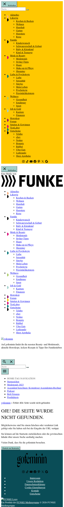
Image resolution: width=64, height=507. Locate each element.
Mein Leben (22, 86)
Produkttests (13, 397)
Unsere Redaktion (34, 481)
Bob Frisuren (13, 394)
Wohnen (20, 24)
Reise (18, 36)
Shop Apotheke (23, 155)
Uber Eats (20, 149)
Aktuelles (14, 14)
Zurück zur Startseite (10, 448)
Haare (19, 64)
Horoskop (14, 118)
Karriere (20, 111)
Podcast (10, 390)
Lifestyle (14, 17)
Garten (19, 30)
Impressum (35, 478)
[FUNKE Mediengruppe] (9, 499)
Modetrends (21, 58)
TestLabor (15, 127)
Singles (19, 83)
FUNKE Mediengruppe (28, 502)
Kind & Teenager (24, 52)
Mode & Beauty (17, 55)
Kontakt (35, 490)
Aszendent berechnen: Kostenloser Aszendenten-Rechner (34, 387)
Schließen (11, 5)
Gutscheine (15, 130)
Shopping (20, 71)
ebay (18, 137)
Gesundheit (21, 99)
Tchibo (19, 133)
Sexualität (20, 80)
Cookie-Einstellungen (35, 487)
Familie (13, 39)
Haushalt (20, 27)
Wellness (14, 96)
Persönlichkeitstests (25, 93)
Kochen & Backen (25, 21)
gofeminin (6, 402)
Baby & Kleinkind (24, 49)
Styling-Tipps (22, 61)
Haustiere (20, 33)
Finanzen (20, 115)
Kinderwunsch (23, 43)
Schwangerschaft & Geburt (29, 46)
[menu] (5, 371)
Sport (18, 105)
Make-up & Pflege (24, 68)
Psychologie (21, 90)
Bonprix (20, 143)
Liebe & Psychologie (20, 74)
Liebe (18, 77)
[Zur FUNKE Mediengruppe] (32, 185)
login (2, 353)
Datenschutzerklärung (35, 484)
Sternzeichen (13, 381)
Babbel (19, 146)
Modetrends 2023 (15, 384)
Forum (13, 121)
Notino (19, 140)
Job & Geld (15, 108)
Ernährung (21, 102)
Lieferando (21, 152)
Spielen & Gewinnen (20, 124)
